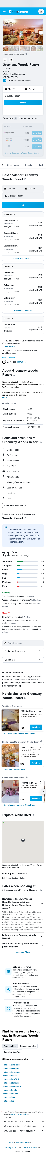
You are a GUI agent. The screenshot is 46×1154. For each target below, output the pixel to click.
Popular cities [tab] (10, 1046)
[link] (19, 733)
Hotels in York (9, 1097)
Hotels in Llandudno (12, 1082)
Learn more (10, 346)
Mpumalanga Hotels (10, 1147)
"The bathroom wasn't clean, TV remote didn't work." (20, 621)
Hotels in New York (11, 1079)
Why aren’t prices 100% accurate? (19, 1130)
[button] (4, 11)
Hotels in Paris (9, 1100)
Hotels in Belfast (10, 1075)
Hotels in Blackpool (11, 1064)
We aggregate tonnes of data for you (20, 1126)
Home (11, 1142)
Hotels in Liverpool (11, 1068)
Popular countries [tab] (28, 1046)
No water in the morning (16, 617)
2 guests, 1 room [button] (12, 95)
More (4, 397)
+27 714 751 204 (10, 77)
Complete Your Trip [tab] (12, 1052)
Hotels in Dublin (10, 1090)
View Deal (36, 727)
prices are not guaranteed (19, 1114)
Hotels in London (10, 1093)
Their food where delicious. (18, 596)
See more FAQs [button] (23, 952)
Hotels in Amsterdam (12, 1072)
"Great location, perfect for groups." (21, 600)
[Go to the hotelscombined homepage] (19, 11)
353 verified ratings (22, 80)
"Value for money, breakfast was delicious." (21, 604)
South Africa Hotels (22, 1142)
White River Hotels (30, 1147)
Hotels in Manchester (12, 1086)
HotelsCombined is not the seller (18, 1121)
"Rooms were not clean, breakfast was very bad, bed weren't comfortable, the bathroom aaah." (22, 629)
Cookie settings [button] (8, 357)
